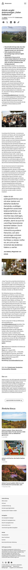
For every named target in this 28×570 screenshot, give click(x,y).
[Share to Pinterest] (14, 22)
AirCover (4, 503)
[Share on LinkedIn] (11, 22)
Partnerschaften (6, 369)
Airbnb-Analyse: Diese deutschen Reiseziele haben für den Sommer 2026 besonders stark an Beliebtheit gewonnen (13, 432)
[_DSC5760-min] (14, 34)
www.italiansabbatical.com (11, 95)
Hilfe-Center (4, 501)
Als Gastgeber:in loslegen (8, 518)
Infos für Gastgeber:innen (7, 522)
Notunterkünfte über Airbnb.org (9, 542)
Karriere (3, 539)
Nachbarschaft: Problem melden (9, 510)
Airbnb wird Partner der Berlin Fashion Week (13, 459)
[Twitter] (3, 562)
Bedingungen (5, 567)
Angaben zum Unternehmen (16, 567)
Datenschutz (16, 566)
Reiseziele (13, 369)
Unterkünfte (5, 18)
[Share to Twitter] (7, 22)
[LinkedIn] (8, 562)
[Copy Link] (18, 22)
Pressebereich (5, 535)
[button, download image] (23, 29)
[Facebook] (11, 562)
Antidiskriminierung (6, 505)
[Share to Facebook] (3, 22)
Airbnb (5, 17)
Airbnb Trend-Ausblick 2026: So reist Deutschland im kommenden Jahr (13, 483)
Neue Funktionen (6, 537)
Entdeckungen (18, 17)
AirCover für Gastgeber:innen (8, 520)
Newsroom (8, 3)
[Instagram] (6, 562)
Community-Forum (6, 525)
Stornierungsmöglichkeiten (8, 508)
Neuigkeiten (19, 367)
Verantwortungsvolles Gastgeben (9, 527)
